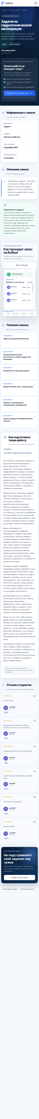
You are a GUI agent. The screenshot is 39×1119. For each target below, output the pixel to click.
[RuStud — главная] (7, 3)
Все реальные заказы (27, 889)
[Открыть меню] (35, 3)
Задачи (24, 10)
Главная (3, 10)
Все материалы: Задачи (10, 889)
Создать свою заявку (19, 878)
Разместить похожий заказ (18, 93)
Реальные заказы (14, 10)
